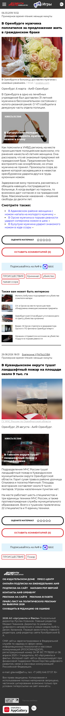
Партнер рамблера (29, 700)
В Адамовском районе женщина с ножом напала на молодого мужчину (29, 212)
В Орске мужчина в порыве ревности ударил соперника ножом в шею (31, 219)
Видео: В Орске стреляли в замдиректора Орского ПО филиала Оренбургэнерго (35, 327)
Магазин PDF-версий (44, 588)
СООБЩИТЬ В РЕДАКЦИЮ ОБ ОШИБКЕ (26, 608)
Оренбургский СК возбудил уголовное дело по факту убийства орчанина (37, 317)
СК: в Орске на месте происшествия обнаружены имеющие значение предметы (36, 307)
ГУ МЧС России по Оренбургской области (26, 421)
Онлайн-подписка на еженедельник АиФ (31, 583)
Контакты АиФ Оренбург (19, 592)
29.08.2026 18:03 (10, 354)
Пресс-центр (45, 579)
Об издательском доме (19, 579)
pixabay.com (42, 83)
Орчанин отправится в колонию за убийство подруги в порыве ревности (37, 337)
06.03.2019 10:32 (10, 13)
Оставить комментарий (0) (32, 252)
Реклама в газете (41, 596)
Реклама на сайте (15, 596)
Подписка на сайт (15, 588)
